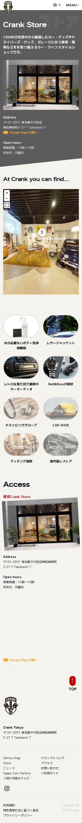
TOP (73, 689)
